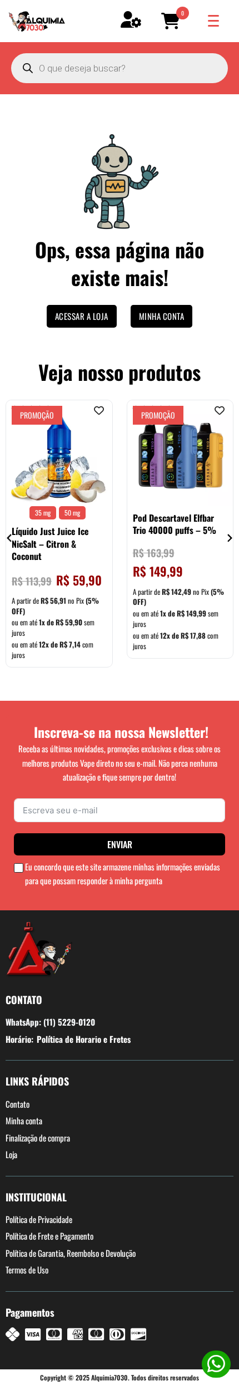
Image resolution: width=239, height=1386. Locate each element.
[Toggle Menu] (213, 21)
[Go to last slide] (10, 538)
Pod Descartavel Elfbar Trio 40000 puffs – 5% (174, 524)
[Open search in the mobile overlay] (119, 68)
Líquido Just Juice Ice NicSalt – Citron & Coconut (50, 543)
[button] (172, 21)
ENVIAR (119, 844)
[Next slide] (229, 538)
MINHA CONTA (162, 316)
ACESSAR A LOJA (81, 316)
